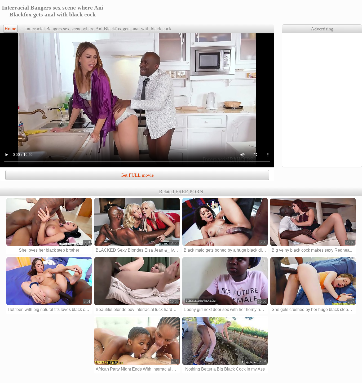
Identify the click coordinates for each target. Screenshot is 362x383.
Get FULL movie (137, 175)
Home (10, 28)
